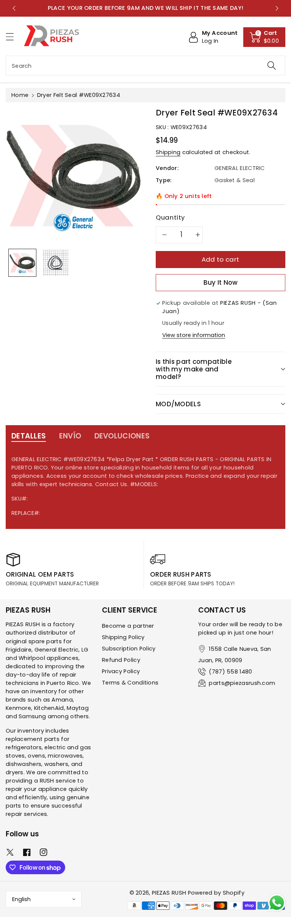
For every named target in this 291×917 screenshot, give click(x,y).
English (21, 899)
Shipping (168, 152)
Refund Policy (121, 660)
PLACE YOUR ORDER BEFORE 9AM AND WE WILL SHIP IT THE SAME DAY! (145, 8)
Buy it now (220, 282)
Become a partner (128, 626)
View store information (193, 335)
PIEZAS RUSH (169, 893)
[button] (13, 36)
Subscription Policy (129, 648)
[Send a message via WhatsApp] (276, 902)
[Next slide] (277, 8)
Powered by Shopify (216, 893)
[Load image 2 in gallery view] (55, 262)
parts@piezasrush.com (242, 683)
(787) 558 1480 (230, 671)
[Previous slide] (14, 8)
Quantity (170, 217)
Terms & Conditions (130, 682)
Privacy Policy (121, 671)
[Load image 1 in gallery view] (22, 262)
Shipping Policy (123, 637)
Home (19, 95)
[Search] (271, 65)
